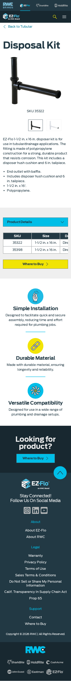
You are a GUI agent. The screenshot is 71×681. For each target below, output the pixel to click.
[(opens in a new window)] (42, 5)
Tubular (20, 26)
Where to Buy (33, 264)
